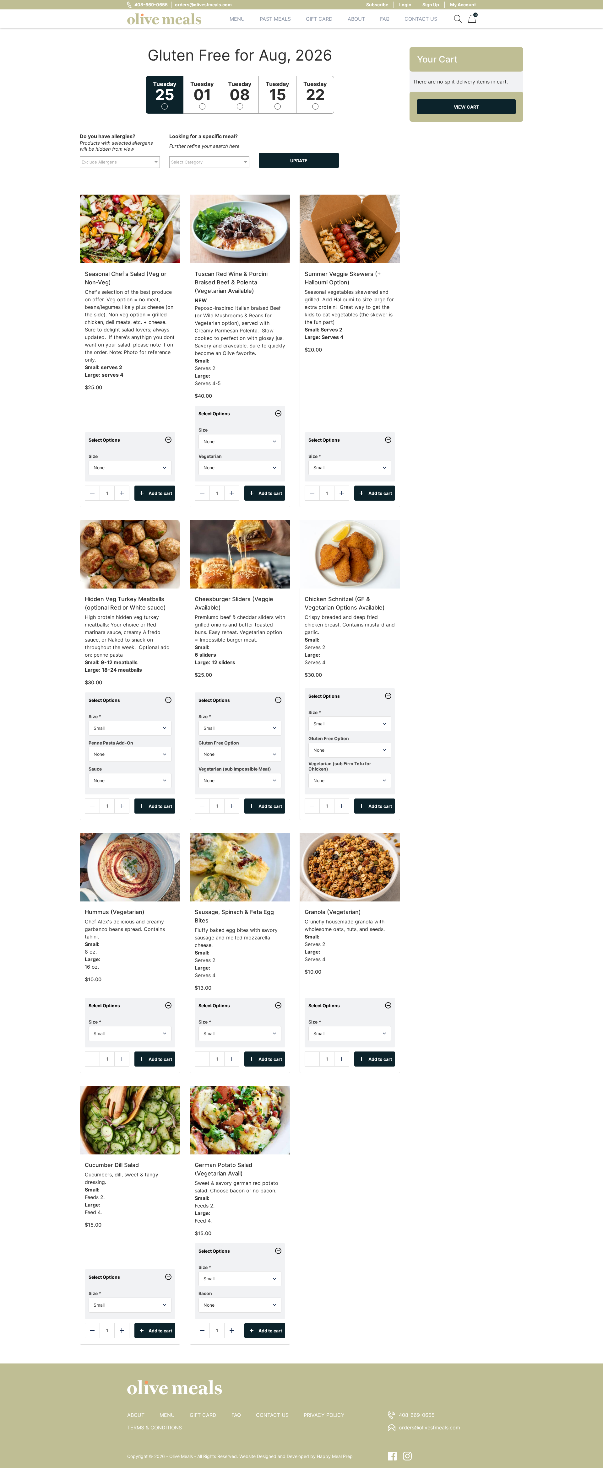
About (356, 19)
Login (405, 4)
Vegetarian (210, 456)
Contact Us (421, 19)
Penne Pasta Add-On (111, 742)
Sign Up (430, 4)
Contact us (272, 1415)
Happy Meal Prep (335, 1456)
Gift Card (319, 19)
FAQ (384, 19)
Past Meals (275, 19)
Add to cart (160, 493)
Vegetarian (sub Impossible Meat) (234, 769)
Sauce (95, 769)
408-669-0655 (151, 4)
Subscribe (377, 4)
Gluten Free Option (218, 742)
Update (298, 160)
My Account (463, 4)
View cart (466, 107)
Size (93, 456)
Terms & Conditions (154, 1427)
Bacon (205, 1293)
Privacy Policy (324, 1415)
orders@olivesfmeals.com (203, 4)
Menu (237, 19)
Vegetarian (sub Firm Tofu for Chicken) (339, 766)
